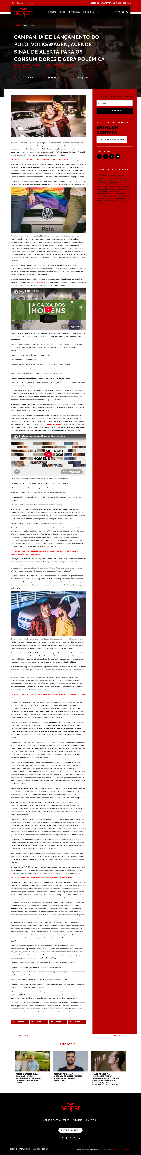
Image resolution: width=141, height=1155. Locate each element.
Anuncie (117, 3)
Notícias (51, 12)
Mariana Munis (26, 78)
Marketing (29, 25)
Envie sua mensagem (112, 139)
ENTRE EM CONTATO (70, 1130)
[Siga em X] (111, 156)
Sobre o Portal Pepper (101, 3)
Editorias (88, 12)
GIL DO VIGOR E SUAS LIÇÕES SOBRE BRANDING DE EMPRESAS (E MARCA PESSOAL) (44, 160)
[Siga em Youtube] (122, 12)
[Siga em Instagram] (119, 12)
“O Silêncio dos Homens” (53, 424)
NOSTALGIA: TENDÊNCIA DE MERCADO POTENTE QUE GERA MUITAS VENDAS (41, 878)
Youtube (40, 282)
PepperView (74, 12)
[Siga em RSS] (126, 12)
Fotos (62, 12)
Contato (127, 3)
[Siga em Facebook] (115, 12)
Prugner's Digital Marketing (121, 1149)
